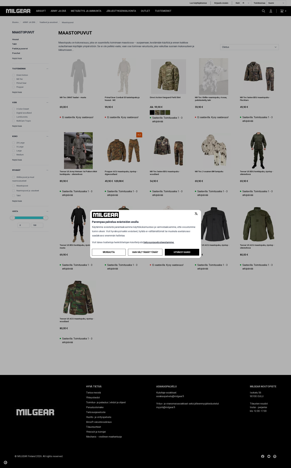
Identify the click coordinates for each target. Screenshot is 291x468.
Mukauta (109, 252)
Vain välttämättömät (145, 252)
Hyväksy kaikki (182, 252)
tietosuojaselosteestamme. (158, 242)
